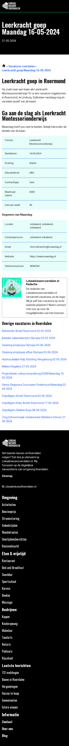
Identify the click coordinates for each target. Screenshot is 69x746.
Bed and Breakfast (13, 567)
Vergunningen (10, 686)
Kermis (6, 588)
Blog (5, 735)
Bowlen (6, 595)
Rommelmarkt (10, 546)
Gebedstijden (9, 525)
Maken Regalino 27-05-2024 (19, 366)
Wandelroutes (10, 532)
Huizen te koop (10, 693)
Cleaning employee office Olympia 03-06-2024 (30, 352)
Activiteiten (9, 504)
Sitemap (7, 476)
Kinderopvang (10, 623)
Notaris (6, 644)
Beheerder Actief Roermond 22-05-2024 (26, 330)
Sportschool (9, 581)
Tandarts (7, 637)
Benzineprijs (9, 511)
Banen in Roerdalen (13, 679)
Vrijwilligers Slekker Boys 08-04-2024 (24, 410)
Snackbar (7, 574)
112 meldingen (10, 672)
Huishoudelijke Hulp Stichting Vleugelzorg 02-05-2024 (34, 359)
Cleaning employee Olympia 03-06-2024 (26, 345)
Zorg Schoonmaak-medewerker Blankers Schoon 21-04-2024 (34, 419)
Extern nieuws (10, 707)
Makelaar (7, 630)
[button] (64, 6)
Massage (7, 602)
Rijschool (7, 658)
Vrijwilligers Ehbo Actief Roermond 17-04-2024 (30, 403)
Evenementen (9, 700)
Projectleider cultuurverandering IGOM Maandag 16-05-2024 (33, 375)
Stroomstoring (10, 518)
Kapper (6, 616)
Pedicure (7, 651)
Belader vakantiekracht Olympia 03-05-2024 (28, 338)
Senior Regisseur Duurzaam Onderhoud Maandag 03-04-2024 (34, 386)
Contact (7, 721)
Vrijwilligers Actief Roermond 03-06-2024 (27, 395)
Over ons (7, 728)
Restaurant (8, 560)
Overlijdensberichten (14, 539)
